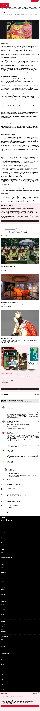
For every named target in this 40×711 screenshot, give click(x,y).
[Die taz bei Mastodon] (6, 520)
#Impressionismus (34, 226)
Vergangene (3, 646)
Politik (2, 527)
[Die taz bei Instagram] (11, 520)
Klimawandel (3, 559)
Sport (1, 537)
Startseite (2, 8)
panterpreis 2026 (3, 596)
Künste (9, 8)
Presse (2, 577)
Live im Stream (3, 644)
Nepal (2, 552)
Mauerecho (2, 611)
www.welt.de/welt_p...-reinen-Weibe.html (14, 442)
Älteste (38, 394)
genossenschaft (3, 587)
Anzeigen (2, 679)
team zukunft (3, 624)
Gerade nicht (35, 693)
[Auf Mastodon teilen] (12, 232)
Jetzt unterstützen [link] (20, 221)
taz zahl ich (2, 589)
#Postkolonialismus (12, 226)
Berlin (2, 539)
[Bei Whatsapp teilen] (19, 232)
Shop (1, 677)
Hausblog (2, 569)
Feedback (2, 687)
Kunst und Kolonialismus (15, 8)
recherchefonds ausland (5, 592)
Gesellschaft (3, 532)
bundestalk (2, 604)
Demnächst (3, 639)
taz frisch (2, 626)
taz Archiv (2, 664)
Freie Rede (2, 614)
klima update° (3, 609)
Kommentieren (7, 229)
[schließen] (38, 693)
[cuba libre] (3, 407)
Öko (1, 530)
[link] (10, 5)
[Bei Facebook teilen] (17, 232)
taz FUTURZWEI (3, 659)
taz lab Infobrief (3, 631)
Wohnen (2, 554)
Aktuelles (2, 567)
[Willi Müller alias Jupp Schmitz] (3, 421)
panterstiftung (3, 594)
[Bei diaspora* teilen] (21, 232)
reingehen (2, 616)
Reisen (2, 672)
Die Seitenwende (3, 572)
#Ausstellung (6, 226)
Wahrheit (2, 544)
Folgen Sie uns (3, 520)
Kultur (6, 8)
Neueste (35, 394)
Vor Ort (2, 641)
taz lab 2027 (3, 649)
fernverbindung (3, 607)
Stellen (2, 574)
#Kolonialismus (27, 226)
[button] (38, 1)
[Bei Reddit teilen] (24, 232)
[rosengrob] (3, 433)
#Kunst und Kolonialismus (20, 226)
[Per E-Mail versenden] (9, 232)
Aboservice (2, 689)
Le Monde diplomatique (4, 661)
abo (1, 584)
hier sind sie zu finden (33, 401)
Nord (1, 542)
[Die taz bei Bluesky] (9, 520)
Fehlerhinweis (12, 229)
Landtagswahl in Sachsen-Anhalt (6, 557)
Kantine (2, 674)
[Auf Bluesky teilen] (14, 232)
